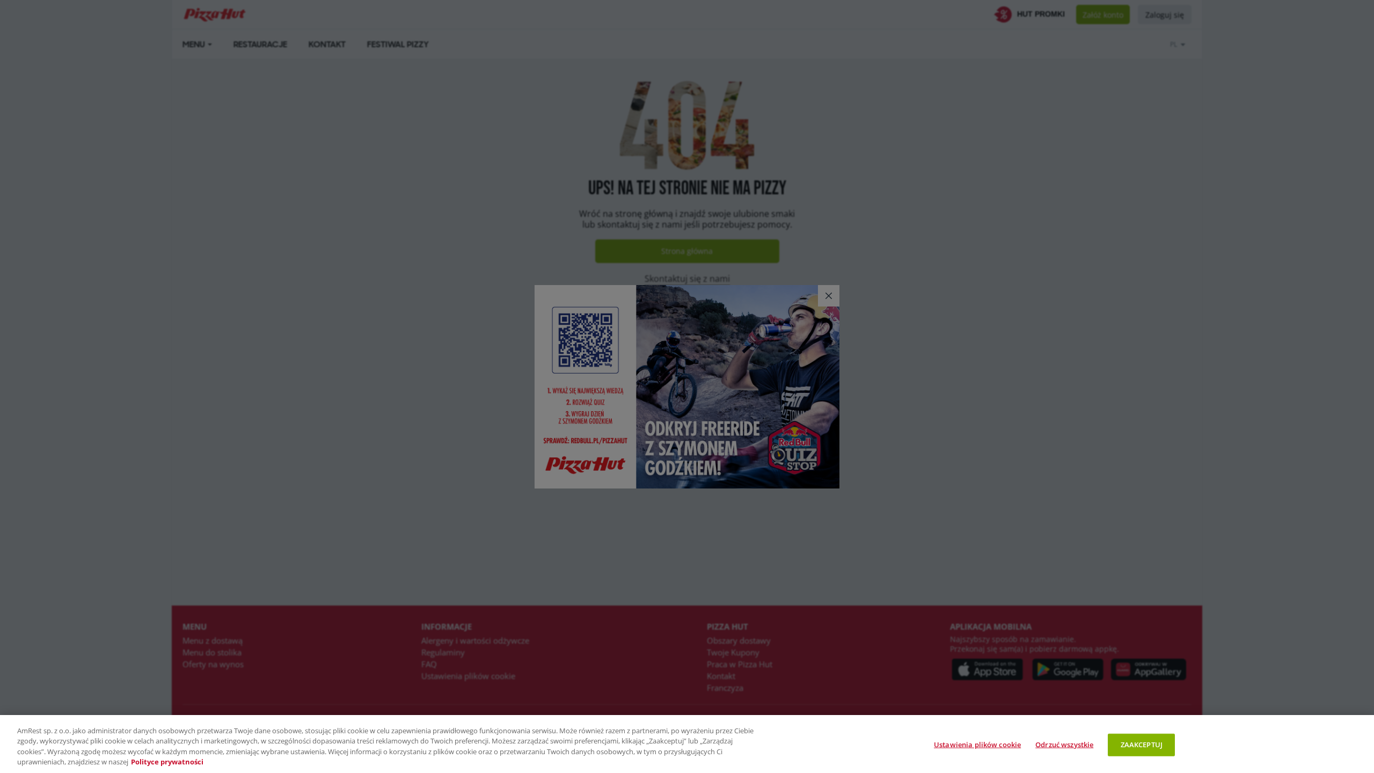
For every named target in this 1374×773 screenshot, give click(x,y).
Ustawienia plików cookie (977, 744)
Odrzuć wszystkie (1064, 744)
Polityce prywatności (167, 762)
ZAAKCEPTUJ (1142, 744)
